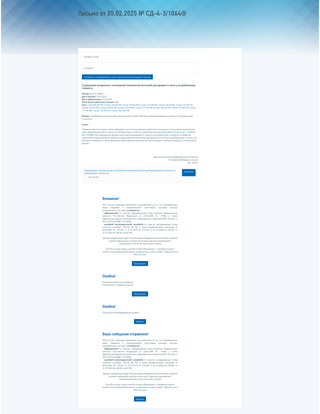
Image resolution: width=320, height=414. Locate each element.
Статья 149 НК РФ (130, 105)
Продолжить (140, 263)
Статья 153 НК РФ (148, 105)
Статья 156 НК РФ (90, 107)
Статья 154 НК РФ (166, 105)
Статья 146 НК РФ (112, 105)
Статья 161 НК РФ (144, 107)
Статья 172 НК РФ (101, 110)
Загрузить (189, 171)
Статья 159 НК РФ (126, 107)
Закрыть (140, 321)
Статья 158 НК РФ (108, 107)
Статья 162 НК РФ (161, 107)
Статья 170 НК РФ (179, 107)
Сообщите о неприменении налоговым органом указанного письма (117, 77)
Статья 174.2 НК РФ (120, 110)
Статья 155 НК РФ (184, 105)
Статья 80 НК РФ (95, 105)
